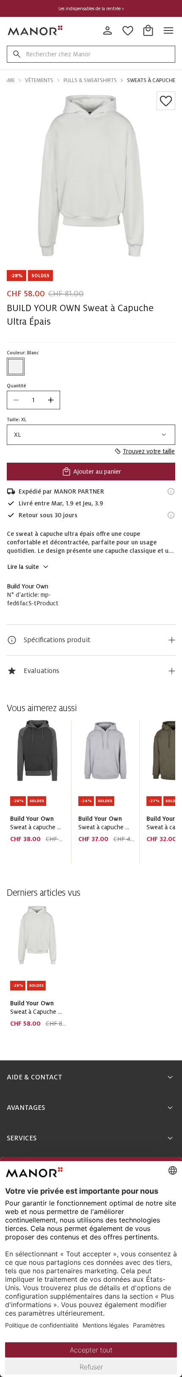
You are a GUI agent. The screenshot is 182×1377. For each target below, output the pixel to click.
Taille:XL (16, 419)
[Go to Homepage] (35, 30)
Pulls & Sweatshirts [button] (90, 80)
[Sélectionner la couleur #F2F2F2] (15, 366)
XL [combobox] (17, 434)
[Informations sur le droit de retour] (171, 515)
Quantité (16, 385)
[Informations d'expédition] (171, 491)
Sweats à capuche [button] (151, 80)
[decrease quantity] (16, 400)
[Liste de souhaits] (166, 100)
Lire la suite (23, 566)
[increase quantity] (51, 400)
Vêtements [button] (39, 80)
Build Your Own (27, 586)
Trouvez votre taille (149, 451)
